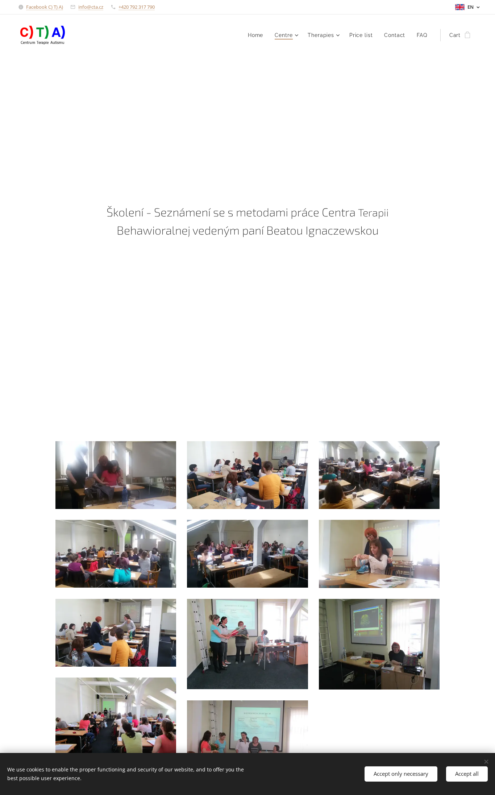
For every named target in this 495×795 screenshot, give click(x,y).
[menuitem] (257, 35)
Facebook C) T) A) (44, 7)
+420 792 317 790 (136, 7)
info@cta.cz (90, 7)
